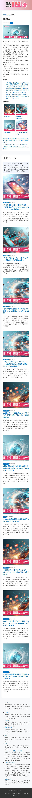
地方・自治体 (8, 727)
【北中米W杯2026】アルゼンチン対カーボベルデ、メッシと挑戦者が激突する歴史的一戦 (16, 572)
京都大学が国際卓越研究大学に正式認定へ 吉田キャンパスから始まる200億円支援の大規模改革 (16, 676)
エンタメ (6, 202)
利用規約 (26, 793)
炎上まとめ (8, 779)
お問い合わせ (7, 793)
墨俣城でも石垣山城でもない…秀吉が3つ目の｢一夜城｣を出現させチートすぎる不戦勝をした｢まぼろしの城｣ (17, 96)
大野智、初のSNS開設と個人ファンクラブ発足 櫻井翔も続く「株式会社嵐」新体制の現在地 (16, 415)
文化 (8, 15)
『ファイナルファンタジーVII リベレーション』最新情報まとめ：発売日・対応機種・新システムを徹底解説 (15, 364)
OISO (4, 15)
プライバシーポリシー (17, 793)
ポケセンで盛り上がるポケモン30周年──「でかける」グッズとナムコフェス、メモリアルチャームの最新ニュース (16, 207)
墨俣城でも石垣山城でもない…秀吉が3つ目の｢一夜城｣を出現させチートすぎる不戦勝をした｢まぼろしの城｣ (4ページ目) (17, 90)
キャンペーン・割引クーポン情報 (13, 751)
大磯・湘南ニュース (10, 762)
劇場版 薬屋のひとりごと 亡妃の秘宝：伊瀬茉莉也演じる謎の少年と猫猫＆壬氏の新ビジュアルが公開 (16, 468)
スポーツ (6, 306)
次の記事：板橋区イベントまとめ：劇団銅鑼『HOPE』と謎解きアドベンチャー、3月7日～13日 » (15, 146)
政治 (5, 516)
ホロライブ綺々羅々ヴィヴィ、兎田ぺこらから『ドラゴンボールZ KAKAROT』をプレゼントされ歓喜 (16, 623)
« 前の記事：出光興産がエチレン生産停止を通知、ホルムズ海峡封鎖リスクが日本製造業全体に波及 (15, 140)
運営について (16, 795)
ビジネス (6, 255)
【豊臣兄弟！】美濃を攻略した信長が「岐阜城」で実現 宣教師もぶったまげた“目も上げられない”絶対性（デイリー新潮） (17, 84)
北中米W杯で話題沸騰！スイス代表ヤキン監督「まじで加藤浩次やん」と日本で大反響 (16, 311)
